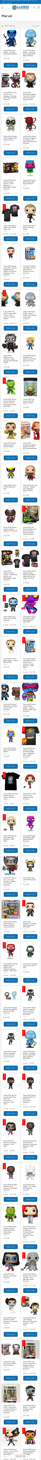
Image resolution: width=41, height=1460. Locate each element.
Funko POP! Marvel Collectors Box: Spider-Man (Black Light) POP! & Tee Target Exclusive (29, 574)
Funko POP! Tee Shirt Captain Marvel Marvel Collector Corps (10, 796)
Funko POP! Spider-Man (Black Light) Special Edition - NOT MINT (29, 619)
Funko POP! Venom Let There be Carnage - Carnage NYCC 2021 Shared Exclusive (10, 96)
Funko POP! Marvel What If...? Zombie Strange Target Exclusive (29, 1408)
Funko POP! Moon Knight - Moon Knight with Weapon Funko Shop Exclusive (30, 315)
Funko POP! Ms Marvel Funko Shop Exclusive (10, 1275)
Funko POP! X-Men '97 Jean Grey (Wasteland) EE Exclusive (29, 796)
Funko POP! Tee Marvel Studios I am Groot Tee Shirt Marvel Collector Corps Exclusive (29, 531)
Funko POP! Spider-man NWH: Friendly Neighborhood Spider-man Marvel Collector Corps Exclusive (10, 270)
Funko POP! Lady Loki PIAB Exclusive (29, 878)
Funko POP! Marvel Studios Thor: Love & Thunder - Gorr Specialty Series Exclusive (30, 1277)
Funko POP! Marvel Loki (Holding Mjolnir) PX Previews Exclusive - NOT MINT (30, 1321)
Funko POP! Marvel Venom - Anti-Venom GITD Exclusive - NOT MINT (10, 1452)
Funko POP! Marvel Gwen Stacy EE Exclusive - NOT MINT (9, 838)
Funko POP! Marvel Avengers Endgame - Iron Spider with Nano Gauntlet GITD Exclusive (30, 140)
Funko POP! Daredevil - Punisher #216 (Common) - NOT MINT (30, 924)
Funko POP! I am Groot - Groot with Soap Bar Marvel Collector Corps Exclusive (29, 1365)
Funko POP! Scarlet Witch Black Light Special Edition (29, 181)
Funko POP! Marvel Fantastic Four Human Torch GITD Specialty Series (29, 358)
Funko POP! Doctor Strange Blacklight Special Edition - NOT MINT (29, 1452)
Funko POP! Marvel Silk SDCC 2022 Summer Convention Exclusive (10, 1320)
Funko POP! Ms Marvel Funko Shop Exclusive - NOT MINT (10, 1143)
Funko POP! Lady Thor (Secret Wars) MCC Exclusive (9, 1363)
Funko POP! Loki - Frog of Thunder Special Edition (29, 401)
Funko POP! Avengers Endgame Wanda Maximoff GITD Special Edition (30, 445)
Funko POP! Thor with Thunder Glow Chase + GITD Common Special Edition (9, 315)
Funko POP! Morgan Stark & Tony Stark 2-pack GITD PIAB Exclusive (10, 1010)
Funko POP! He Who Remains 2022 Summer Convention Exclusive (10, 1187)
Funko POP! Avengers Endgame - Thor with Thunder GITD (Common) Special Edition (30, 96)
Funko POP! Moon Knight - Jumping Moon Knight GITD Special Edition (29, 53)
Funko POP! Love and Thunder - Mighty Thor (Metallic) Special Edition (30, 487)
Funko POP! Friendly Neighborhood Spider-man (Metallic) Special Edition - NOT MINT (10, 967)
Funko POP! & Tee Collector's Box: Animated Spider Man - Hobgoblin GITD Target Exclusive (29, 752)
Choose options (30, 766)
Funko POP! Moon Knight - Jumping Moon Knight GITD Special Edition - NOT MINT (29, 1055)
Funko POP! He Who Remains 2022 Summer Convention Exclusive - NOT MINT (30, 1144)
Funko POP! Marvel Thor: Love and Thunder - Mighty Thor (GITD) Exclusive (9, 881)
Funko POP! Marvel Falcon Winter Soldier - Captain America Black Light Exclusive (29, 708)
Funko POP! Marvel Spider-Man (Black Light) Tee (9, 227)
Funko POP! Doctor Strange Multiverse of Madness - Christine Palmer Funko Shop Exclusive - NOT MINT (29, 1232)
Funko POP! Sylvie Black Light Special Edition (9, 749)
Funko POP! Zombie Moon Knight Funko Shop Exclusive (10, 138)
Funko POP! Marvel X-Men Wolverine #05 (9, 486)
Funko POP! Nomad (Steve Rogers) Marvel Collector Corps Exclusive (10, 924)
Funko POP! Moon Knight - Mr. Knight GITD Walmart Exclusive (29, 1187)
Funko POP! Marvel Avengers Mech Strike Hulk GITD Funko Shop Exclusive (9, 1230)
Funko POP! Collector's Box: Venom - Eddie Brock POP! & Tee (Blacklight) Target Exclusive (10, 575)
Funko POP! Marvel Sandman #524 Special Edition (9, 444)
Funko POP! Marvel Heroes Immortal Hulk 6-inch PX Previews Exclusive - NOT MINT (10, 402)
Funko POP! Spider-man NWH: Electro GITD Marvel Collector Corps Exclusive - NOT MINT (29, 663)
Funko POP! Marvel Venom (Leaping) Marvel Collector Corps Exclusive (9, 1054)
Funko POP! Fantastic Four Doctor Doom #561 (30, 965)
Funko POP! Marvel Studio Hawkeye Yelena (29, 227)
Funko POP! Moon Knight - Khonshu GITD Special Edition (10, 52)
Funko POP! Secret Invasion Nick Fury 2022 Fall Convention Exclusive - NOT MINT (9, 1100)
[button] (2, 7)
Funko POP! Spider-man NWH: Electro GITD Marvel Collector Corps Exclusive (29, 269)
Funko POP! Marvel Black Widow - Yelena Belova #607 (10, 660)
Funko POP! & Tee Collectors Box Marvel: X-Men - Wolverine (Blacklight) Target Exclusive (9, 184)
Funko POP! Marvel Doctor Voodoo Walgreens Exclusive (10, 529)
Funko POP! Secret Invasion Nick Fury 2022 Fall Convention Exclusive (29, 1099)
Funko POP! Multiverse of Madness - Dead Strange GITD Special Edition (10, 359)
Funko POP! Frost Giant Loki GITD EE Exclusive (9, 618)
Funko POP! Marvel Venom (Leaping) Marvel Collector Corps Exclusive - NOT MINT (29, 1011)
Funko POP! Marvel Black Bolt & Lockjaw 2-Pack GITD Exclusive (10, 707)
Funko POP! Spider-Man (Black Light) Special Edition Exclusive (29, 838)
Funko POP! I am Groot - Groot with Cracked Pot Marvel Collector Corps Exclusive (10, 1409)
